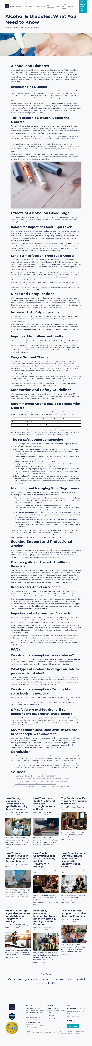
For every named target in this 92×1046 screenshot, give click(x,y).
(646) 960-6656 (75, 1012)
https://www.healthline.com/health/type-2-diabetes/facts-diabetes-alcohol (41, 781)
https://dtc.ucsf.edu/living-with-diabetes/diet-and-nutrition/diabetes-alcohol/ (42, 786)
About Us (28, 1032)
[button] (71, 6)
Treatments (30, 6)
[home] (12, 6)
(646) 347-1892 (76, 1008)
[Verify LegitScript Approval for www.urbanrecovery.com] (12, 1016)
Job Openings (50, 6)
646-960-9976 (73, 1017)
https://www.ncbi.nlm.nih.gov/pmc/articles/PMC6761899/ (34, 776)
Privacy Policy (70, 1032)
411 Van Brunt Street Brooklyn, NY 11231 (55, 1010)
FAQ (57, 6)
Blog (70, 6)
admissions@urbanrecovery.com (77, 1021)
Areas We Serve (64, 6)
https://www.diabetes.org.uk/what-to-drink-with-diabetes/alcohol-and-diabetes (43, 779)
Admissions (41, 6)
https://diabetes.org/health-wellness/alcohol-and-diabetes (35, 784)
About (21, 6)
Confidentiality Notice (81, 1032)
